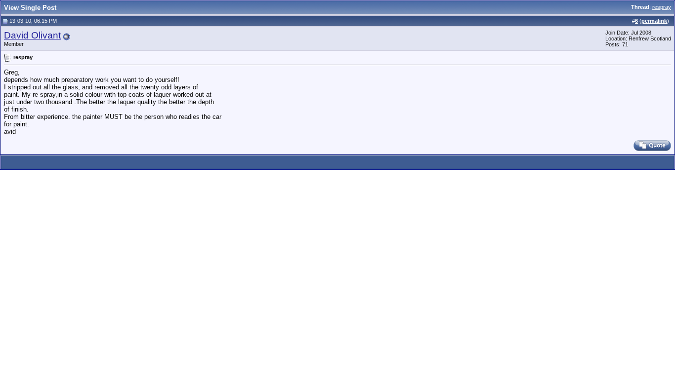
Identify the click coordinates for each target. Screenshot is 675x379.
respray (661, 7)
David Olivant (32, 35)
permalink (654, 21)
